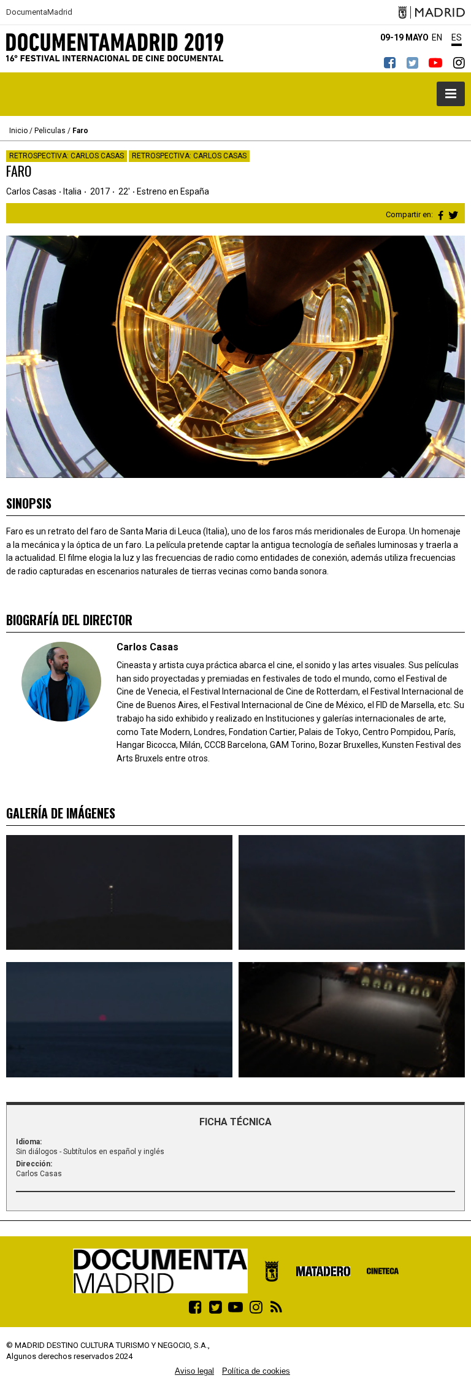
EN (437, 37)
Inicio (18, 130)
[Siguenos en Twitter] (412, 62)
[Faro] (119, 892)
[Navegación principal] (451, 94)
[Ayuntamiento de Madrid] (431, 12)
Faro (80, 130)
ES (456, 37)
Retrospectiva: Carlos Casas (66, 156)
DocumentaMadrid (39, 12)
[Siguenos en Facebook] (389, 62)
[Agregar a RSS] (276, 1307)
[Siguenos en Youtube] (435, 62)
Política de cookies (256, 1371)
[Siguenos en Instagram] (459, 62)
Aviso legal (194, 1371)
